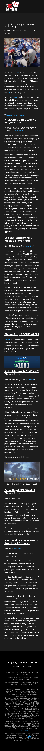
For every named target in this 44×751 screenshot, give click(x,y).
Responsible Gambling (22, 666)
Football (7, 33)
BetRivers (19, 130)
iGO (29, 737)
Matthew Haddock (14, 30)
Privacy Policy (12, 663)
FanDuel (29, 246)
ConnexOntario (22, 730)
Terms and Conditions (29, 663)
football (14, 97)
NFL (17, 72)
